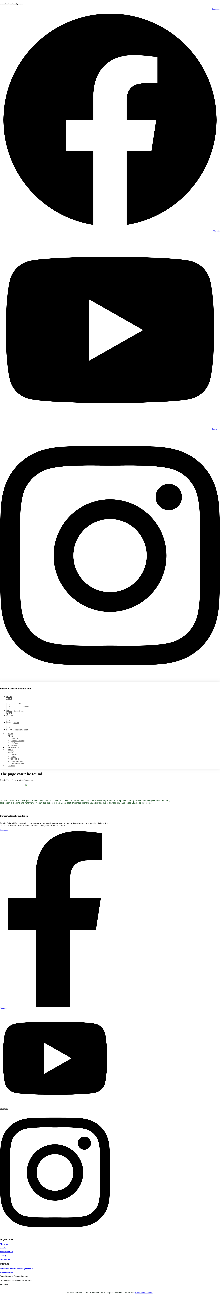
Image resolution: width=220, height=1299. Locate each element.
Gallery (11, 752)
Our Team (14, 743)
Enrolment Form (17, 761)
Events (3, 1248)
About (10, 736)
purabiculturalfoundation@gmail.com (16, 1269)
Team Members (6, 1252)
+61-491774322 (6, 1272)
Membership (13, 759)
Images (14, 754)
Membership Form (17, 763)
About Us (14, 738)
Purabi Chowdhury (17, 741)
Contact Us (5, 1259)
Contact (11, 766)
